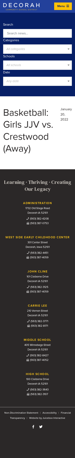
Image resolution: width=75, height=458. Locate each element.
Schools (9, 56)
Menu (61, 6)
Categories (11, 40)
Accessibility (49, 412)
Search (8, 25)
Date (6, 72)
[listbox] (37, 49)
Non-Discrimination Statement (21, 412)
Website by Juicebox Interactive (47, 418)
